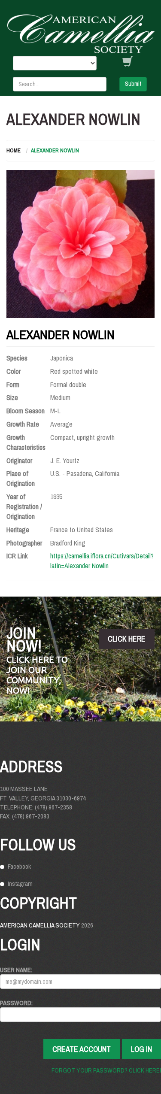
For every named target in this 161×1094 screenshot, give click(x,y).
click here (127, 638)
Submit (133, 84)
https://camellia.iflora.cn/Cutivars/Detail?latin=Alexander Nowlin (102, 560)
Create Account (81, 1049)
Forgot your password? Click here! (106, 1070)
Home (13, 150)
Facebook (19, 866)
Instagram (20, 883)
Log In (141, 1049)
